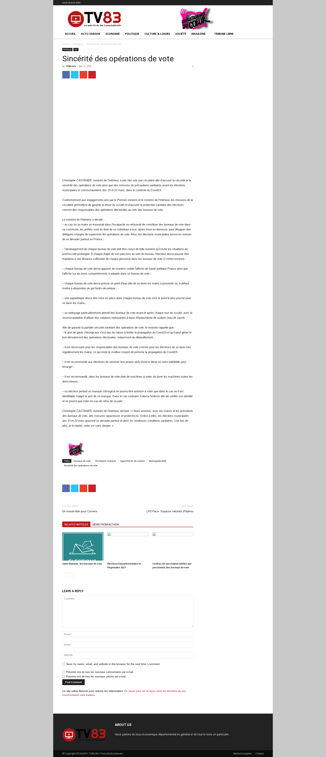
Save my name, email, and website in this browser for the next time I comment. (113, 663)
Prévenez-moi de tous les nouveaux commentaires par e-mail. (100, 672)
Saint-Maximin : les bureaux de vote (82, 563)
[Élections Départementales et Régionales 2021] (127, 546)
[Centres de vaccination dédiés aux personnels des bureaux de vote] (173, 546)
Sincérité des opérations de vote (81, 465)
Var (76, 49)
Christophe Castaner (105, 460)
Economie (113, 33)
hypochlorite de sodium (132, 460)
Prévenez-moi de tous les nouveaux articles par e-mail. (96, 676)
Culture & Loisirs (157, 33)
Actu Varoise (90, 33)
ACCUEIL (70, 33)
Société (180, 33)
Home (65, 44)
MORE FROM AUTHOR (106, 524)
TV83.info (71, 66)
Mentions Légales (242, 753)
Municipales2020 (157, 460)
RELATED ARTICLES (76, 524)
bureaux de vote (82, 460)
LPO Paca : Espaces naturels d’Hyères (170, 511)
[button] (259, 34)
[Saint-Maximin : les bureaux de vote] (82, 546)
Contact (259, 753)
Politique (132, 33)
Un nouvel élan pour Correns (79, 511)
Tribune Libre (224, 33)
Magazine (198, 33)
